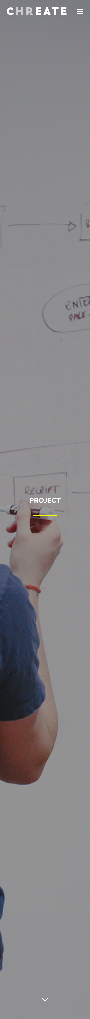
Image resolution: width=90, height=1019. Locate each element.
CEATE (38, 11)
